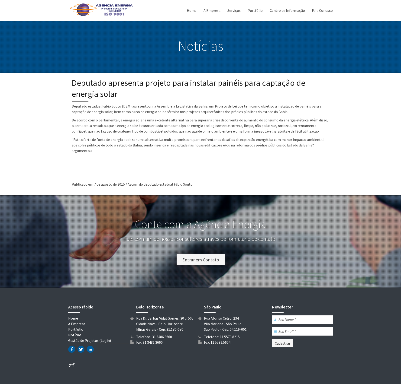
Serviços (234, 10)
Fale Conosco (322, 10)
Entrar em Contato (200, 260)
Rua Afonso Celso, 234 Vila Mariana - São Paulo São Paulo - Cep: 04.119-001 (225, 324)
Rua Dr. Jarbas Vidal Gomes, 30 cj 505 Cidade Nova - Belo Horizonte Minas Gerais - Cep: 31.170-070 (165, 324)
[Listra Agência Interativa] (71, 364)
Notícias (74, 335)
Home (192, 10)
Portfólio (255, 10)
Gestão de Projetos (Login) (89, 340)
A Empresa (212, 10)
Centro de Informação (287, 10)
